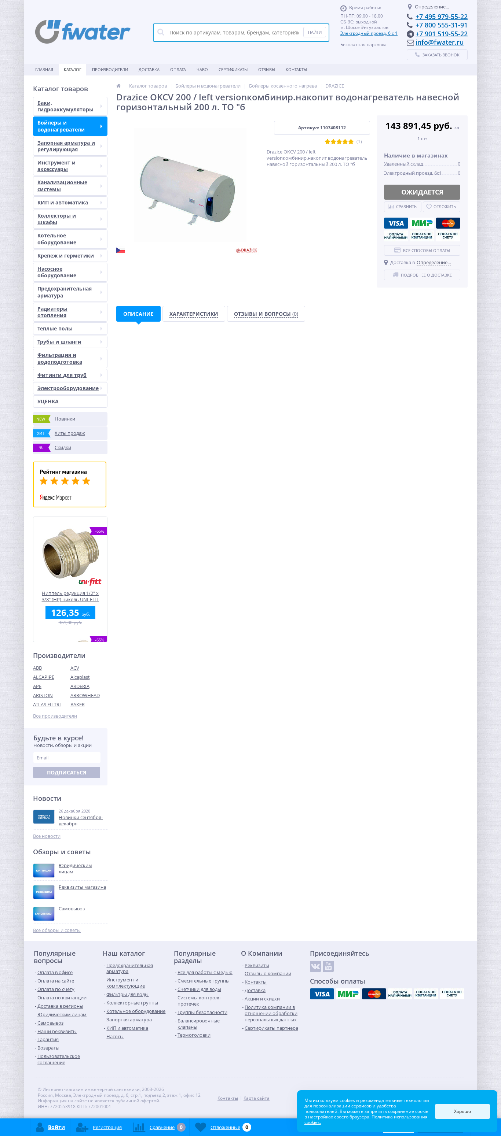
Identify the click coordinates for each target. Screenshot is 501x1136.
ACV (74, 668)
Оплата (178, 69)
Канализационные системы (62, 185)
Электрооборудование (68, 388)
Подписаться (66, 772)
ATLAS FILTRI (47, 704)
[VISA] (396, 223)
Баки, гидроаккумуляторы (65, 106)
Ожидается (422, 192)
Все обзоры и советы (57, 930)
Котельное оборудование (56, 238)
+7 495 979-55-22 (442, 16)
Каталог (72, 69)
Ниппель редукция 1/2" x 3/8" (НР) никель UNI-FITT (70, 596)
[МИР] (422, 223)
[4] (345, 141)
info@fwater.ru (440, 42)
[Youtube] (328, 966)
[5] (351, 141)
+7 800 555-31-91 (442, 25)
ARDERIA (79, 686)
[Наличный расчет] (396, 235)
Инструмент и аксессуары (56, 166)
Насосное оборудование (56, 272)
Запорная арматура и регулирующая (66, 146)
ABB (37, 668)
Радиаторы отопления (52, 312)
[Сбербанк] (422, 235)
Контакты (296, 69)
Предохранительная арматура (64, 292)
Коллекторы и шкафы (56, 219)
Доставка (149, 69)
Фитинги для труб (62, 374)
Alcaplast (80, 677)
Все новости (47, 836)
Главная (44, 69)
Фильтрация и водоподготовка (59, 358)
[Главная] (118, 85)
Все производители (55, 716)
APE (37, 686)
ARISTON (43, 695)
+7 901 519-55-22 (442, 33)
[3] (339, 141)
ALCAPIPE (43, 677)
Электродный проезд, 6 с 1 (369, 33)
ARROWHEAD (85, 695)
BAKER (77, 704)
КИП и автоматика (62, 202)
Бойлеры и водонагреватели (61, 126)
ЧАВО (202, 69)
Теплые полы (55, 328)
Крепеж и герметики (65, 255)
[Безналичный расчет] (448, 235)
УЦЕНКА (48, 401)
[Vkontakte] (315, 966)
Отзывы (266, 69)
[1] (327, 141)
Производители (110, 69)
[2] (333, 141)
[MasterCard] (448, 223)
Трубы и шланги (59, 341)
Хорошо (462, 1111)
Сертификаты (233, 69)
